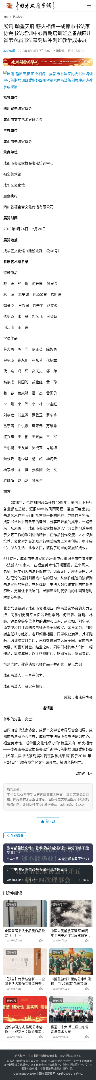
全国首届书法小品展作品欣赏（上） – (25, 933)
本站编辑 (9, 50)
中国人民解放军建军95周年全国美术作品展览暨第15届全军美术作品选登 (71, 933)
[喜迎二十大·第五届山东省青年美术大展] (71, 1009)
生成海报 (16, 835)
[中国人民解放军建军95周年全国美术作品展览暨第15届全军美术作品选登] (71, 913)
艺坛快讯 (59, 50)
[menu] (89, 6)
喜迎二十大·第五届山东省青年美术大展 (69, 1029)
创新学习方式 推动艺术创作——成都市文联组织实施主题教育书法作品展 (25, 1029)
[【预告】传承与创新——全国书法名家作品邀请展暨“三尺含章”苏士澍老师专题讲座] (25, 961)
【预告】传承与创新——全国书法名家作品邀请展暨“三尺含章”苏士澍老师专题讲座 (25, 981)
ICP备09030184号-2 (69, 1073)
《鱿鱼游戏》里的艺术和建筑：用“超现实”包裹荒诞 (71, 981)
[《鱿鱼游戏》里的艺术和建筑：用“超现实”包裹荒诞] (71, 961)
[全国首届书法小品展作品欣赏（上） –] (25, 913)
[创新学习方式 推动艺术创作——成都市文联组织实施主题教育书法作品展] (25, 1009)
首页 (6, 17)
